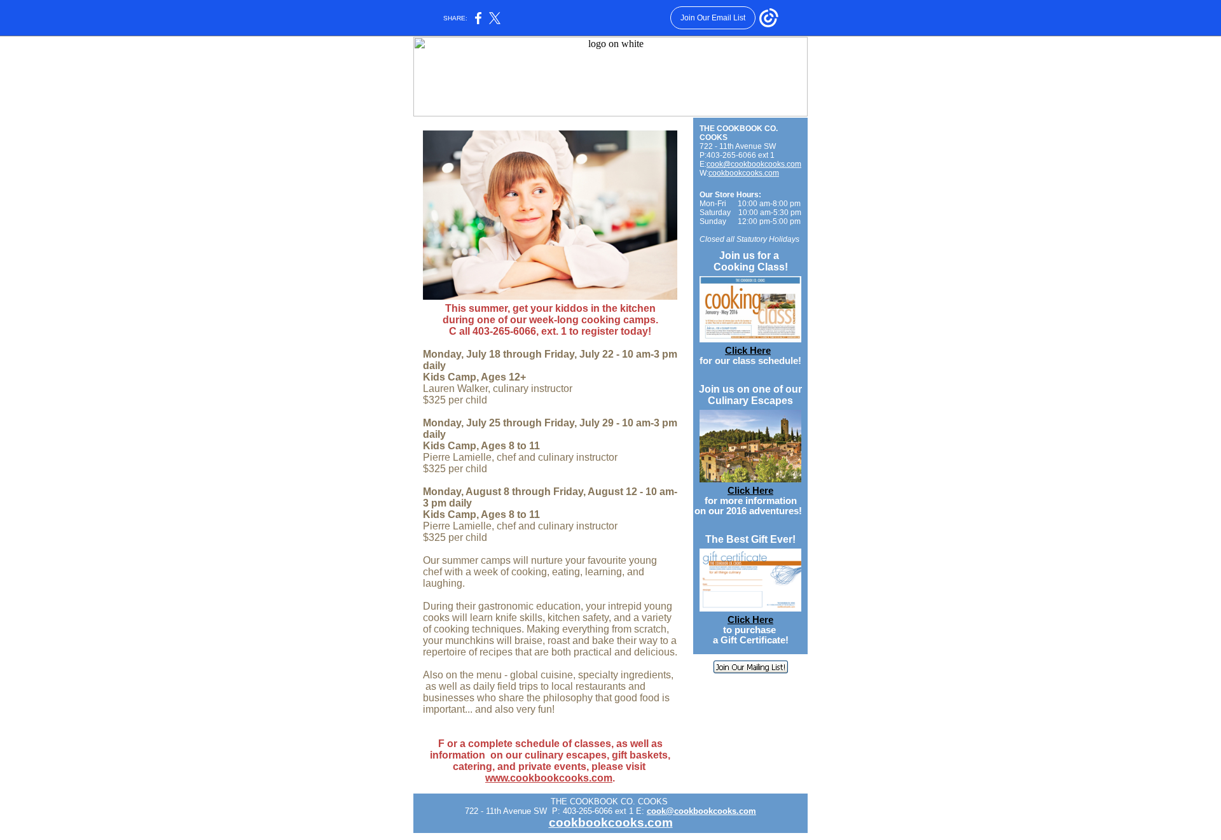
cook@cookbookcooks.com (754, 164)
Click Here (748, 351)
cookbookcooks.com (743, 173)
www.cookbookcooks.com (548, 778)
